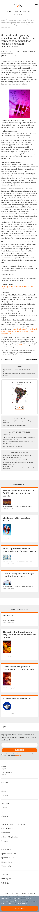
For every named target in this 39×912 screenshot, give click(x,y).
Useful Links (6, 866)
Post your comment (10, 55)
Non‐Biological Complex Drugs (16, 20)
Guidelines (5, 833)
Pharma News (6, 862)
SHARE (6, 727)
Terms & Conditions (28, 893)
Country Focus (7, 829)
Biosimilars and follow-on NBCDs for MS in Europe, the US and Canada (17, 456)
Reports (4, 841)
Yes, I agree (19, 908)
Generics (4, 783)
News (3, 791)
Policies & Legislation (9, 837)
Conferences (6, 849)
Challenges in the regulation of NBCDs (15, 460)
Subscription (6, 879)
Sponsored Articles (8, 854)
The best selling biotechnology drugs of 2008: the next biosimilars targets (19, 634)
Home (3, 20)
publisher (20, 345)
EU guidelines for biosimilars (12, 446)
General (4, 787)
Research (31, 20)
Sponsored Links (7, 858)
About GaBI (7, 435)
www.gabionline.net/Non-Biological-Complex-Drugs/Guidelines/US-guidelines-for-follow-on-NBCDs (19, 331)
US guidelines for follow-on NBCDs (14, 425)
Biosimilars (5, 803)
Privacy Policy (18, 755)
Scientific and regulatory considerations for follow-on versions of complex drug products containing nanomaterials (17, 25)
